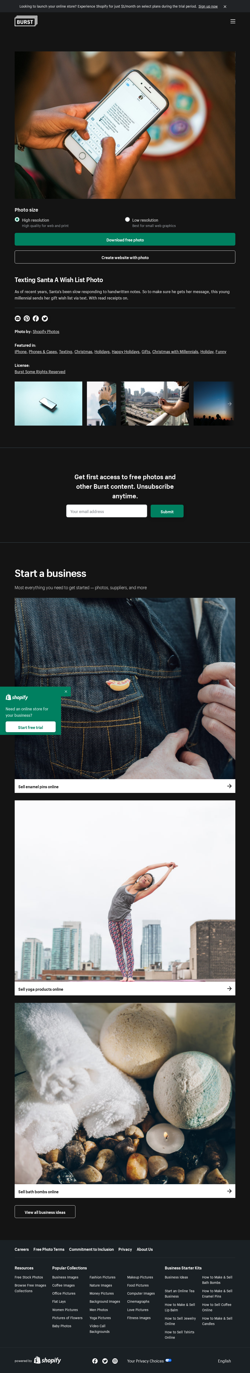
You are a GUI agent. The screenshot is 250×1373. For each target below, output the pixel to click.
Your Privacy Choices (145, 1360)
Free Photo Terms (48, 1248)
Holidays (102, 351)
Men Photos (99, 1309)
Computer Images (141, 1293)
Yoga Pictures (100, 1317)
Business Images (65, 1276)
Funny (221, 351)
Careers (22, 1248)
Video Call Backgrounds (100, 1328)
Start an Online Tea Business (179, 1293)
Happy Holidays (125, 351)
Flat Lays (59, 1301)
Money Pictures (102, 1293)
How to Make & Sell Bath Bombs (217, 1279)
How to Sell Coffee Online (216, 1307)
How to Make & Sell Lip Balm (180, 1307)
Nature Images (101, 1285)
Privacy (125, 1248)
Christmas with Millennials (175, 351)
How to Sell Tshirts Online (179, 1334)
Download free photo (125, 239)
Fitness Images (139, 1317)
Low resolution (145, 220)
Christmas (83, 351)
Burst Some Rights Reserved (40, 371)
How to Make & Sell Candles (217, 1320)
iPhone (21, 351)
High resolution (35, 220)
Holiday (206, 351)
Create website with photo (125, 257)
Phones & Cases (43, 351)
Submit (167, 511)
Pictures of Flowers (67, 1317)
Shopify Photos (46, 331)
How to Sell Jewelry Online (180, 1320)
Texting (65, 351)
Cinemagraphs (138, 1301)
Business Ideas (176, 1276)
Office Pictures (63, 1293)
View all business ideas (45, 1211)
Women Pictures (65, 1309)
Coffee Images (63, 1285)
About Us (145, 1248)
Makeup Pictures (140, 1276)
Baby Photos (61, 1325)
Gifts (146, 351)
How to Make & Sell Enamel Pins (217, 1293)
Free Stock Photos (29, 1276)
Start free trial (30, 727)
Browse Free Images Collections (30, 1287)
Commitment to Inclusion (91, 1248)
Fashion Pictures (102, 1276)
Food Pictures (138, 1285)
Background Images (105, 1301)
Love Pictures (137, 1309)
